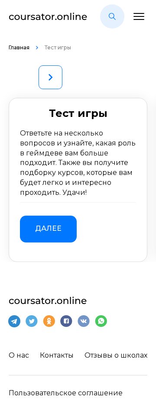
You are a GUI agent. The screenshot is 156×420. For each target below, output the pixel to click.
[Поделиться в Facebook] (66, 321)
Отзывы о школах (115, 355)
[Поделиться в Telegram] (14, 321)
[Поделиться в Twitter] (32, 321)
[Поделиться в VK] (84, 321)
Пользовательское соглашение (66, 393)
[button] (112, 16)
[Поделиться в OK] (49, 321)
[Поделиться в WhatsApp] (101, 321)
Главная (20, 47)
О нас (19, 355)
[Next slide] (50, 77)
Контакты (57, 355)
